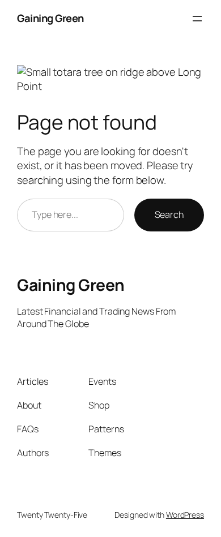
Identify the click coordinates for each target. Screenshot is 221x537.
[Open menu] (197, 18)
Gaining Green (50, 18)
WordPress (185, 514)
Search (169, 214)
